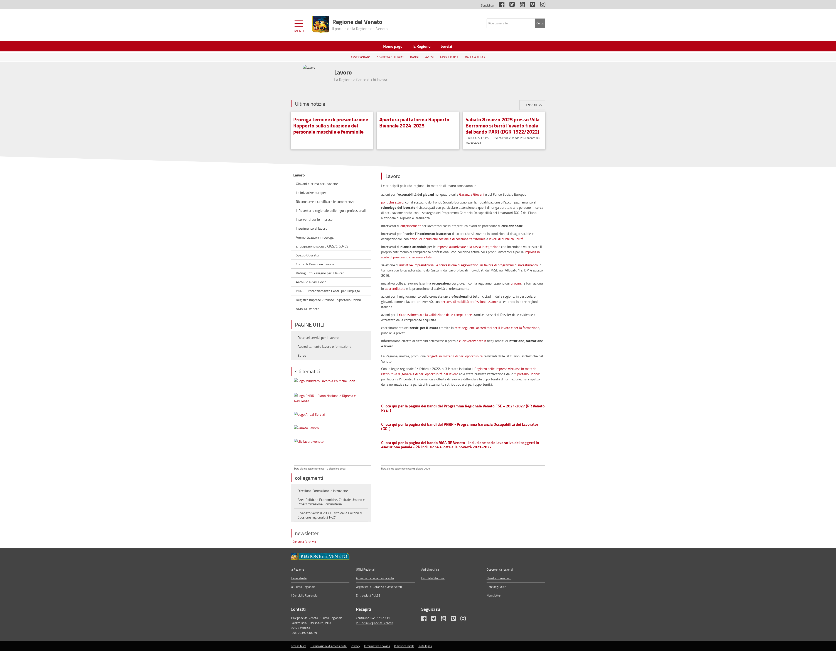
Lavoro (299, 175)
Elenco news (532, 105)
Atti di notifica (430, 569)
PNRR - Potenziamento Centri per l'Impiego (328, 290)
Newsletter (494, 595)
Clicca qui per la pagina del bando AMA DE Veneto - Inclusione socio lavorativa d (460, 445)
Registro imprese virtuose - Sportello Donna (328, 299)
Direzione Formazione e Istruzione (323, 490)
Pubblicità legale (404, 646)
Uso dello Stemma (433, 578)
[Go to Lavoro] (320, 556)
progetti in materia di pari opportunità (454, 356)
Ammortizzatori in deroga (315, 237)
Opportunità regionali (500, 569)
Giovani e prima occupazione (317, 183)
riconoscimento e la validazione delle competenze (436, 314)
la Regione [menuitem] (421, 46)
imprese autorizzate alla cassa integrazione (468, 246)
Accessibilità (298, 646)
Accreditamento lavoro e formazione (324, 346)
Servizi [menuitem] (446, 46)
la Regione (297, 569)
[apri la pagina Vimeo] (530, 5)
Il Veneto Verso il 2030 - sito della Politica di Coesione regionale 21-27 (330, 515)
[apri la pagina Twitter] (510, 5)
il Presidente (299, 578)
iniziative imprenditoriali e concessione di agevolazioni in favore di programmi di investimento (468, 265)
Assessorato (360, 57)
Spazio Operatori (308, 255)
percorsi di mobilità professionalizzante (469, 301)
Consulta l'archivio (304, 541)
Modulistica (449, 57)
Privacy (355, 646)
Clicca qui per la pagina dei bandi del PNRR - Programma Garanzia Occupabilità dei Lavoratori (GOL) (460, 426)
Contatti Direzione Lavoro (315, 264)
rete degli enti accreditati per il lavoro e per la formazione (497, 327)
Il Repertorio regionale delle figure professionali (331, 210)
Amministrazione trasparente (375, 578)
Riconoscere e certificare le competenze (325, 201)
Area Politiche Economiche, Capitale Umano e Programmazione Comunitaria (331, 501)
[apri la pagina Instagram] (540, 5)
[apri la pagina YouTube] (520, 5)
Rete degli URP (496, 587)
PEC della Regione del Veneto (374, 623)
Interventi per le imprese (314, 219)
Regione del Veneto (360, 24)
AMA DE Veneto (307, 308)
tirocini (516, 283)
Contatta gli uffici (390, 57)
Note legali (425, 646)
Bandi (414, 57)
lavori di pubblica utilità (506, 238)
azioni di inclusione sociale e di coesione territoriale (447, 238)
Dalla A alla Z (475, 57)
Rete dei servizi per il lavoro (318, 337)
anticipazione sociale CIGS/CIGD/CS (322, 246)
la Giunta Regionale (303, 587)
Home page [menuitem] (392, 46)
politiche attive (392, 202)
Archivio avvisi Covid (311, 282)
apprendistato (395, 288)
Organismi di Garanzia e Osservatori (379, 587)
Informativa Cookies (377, 646)
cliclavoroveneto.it (472, 340)
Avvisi (429, 57)
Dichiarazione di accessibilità (328, 646)
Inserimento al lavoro (311, 228)
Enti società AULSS (368, 595)
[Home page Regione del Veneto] (320, 24)
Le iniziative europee (311, 192)
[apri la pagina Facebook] (499, 5)
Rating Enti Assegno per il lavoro (320, 273)
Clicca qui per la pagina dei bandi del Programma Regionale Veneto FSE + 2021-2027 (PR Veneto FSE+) (463, 408)
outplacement (410, 225)
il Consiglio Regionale (304, 595)
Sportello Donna (527, 373)
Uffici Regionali (365, 569)
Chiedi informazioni (499, 578)
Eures (302, 355)
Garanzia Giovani (471, 194)
